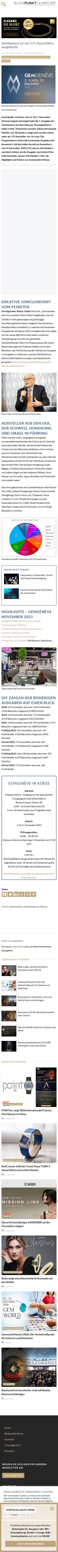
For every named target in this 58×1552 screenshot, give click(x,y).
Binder (7, 1216)
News (7, 1427)
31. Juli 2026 (8, 1287)
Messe (43, 906)
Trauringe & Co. (12, 1445)
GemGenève (43, 57)
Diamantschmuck (11, 57)
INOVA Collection (13, 1272)
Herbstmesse (31, 906)
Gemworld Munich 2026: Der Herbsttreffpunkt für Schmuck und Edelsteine (34, 985)
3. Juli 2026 (8, 1343)
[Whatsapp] (27, 894)
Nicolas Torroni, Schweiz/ (14, 640)
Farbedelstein (29, 57)
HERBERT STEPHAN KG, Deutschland (21, 621)
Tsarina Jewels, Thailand (13, 625)
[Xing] (21, 894)
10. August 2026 (9, 1231)
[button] (52, 1508)
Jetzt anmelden (13, 1475)
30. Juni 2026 (8, 1399)
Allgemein (9, 1384)
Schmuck (9, 1439)
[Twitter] (10, 894)
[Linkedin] (16, 894)
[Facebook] (4, 894)
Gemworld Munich (13, 1328)
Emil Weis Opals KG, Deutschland (18, 636)
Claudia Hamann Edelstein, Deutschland (22, 628)
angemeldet (18, 946)
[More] (33, 894)
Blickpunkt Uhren (13, 1104)
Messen (6, 61)
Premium (9, 1450)
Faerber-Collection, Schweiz (15, 632)
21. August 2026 (9, 1118)
